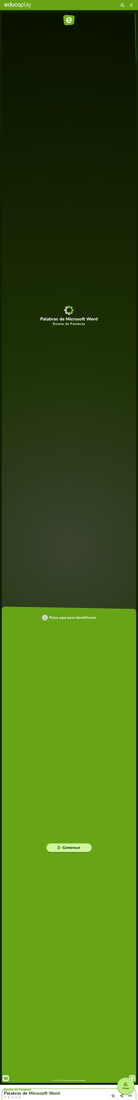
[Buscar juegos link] (122, 5)
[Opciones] (130, 1096)
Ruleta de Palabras (17, 1089)
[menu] (131, 5)
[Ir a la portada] (17, 5)
